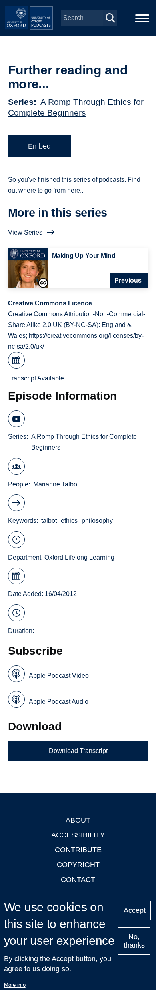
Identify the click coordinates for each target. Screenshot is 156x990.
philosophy (97, 520)
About (78, 820)
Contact (78, 880)
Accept (135, 910)
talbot (49, 520)
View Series (25, 232)
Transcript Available (36, 378)
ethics (69, 520)
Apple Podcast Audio (58, 701)
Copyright (78, 865)
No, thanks (134, 941)
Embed (39, 146)
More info (15, 985)
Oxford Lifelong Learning (79, 557)
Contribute (78, 850)
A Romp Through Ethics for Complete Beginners (84, 442)
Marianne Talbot (56, 484)
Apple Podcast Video (59, 675)
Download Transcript (78, 750)
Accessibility (78, 835)
